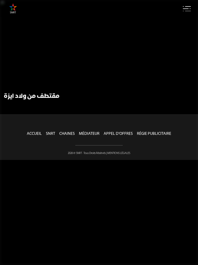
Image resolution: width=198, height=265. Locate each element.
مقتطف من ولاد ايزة (32, 96)
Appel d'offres (118, 134)
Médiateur (89, 134)
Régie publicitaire (154, 134)
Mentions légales (118, 153)
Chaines (67, 134)
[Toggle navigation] (187, 8)
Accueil (34, 134)
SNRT (50, 134)
